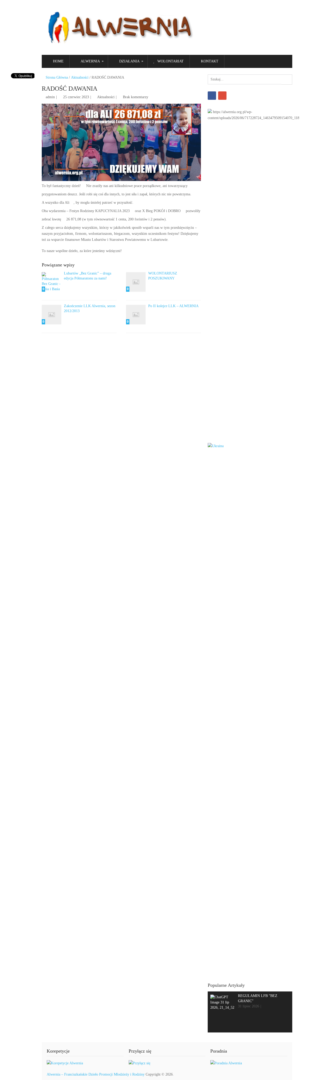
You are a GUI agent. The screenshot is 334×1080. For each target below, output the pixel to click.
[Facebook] (212, 95)
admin (50, 97)
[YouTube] (222, 95)
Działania (130, 61)
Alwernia (92, 61)
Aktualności (79, 77)
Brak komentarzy (135, 97)
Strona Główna (56, 77)
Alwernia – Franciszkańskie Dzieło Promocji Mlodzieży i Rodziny (96, 1074)
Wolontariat (170, 61)
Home (58, 61)
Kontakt (209, 61)
